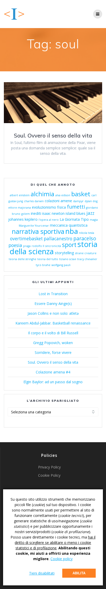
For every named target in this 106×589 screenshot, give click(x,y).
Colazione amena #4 (53, 372)
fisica (61, 207)
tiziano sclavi (67, 259)
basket (80, 194)
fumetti (76, 206)
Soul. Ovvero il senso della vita (53, 135)
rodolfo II (38, 246)
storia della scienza (54, 248)
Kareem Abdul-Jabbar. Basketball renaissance (53, 323)
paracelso (84, 238)
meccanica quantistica (68, 225)
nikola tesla (86, 233)
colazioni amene (58, 200)
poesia (15, 245)
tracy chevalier (87, 259)
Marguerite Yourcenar (34, 225)
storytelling (64, 252)
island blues (75, 213)
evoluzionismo (44, 207)
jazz (90, 213)
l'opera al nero (49, 219)
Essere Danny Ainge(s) (53, 303)
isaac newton (53, 213)
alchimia (42, 194)
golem (25, 214)
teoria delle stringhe (22, 259)
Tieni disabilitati (42, 573)
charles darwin (34, 201)
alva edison (62, 195)
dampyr (78, 201)
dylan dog (91, 201)
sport (69, 245)
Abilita (79, 573)
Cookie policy (61, 558)
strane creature (85, 253)
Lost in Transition (53, 293)
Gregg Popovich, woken (53, 342)
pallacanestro (58, 239)
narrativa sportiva (38, 231)
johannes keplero (23, 219)
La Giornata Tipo (74, 219)
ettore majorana (19, 207)
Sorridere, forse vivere (53, 352)
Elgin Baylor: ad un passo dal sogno (53, 381)
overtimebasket (26, 239)
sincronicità (53, 246)
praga (27, 246)
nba (71, 231)
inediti (36, 213)
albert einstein (20, 195)
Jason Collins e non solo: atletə (53, 313)
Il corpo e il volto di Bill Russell (53, 332)
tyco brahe (43, 265)
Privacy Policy (49, 467)
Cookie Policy (49, 475)
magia (94, 219)
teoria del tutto (47, 259)
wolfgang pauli (60, 265)
